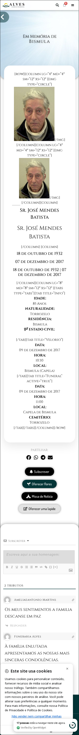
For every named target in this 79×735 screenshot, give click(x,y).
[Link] (45, 567)
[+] (55, 566)
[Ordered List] (26, 567)
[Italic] (11, 567)
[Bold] (6, 567)
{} (50, 566)
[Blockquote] (36, 567)
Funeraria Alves (27, 636)
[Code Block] (40, 567)
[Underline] (16, 567)
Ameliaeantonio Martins (35, 600)
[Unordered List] (31, 567)
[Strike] (21, 567)
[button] (57, 5)
